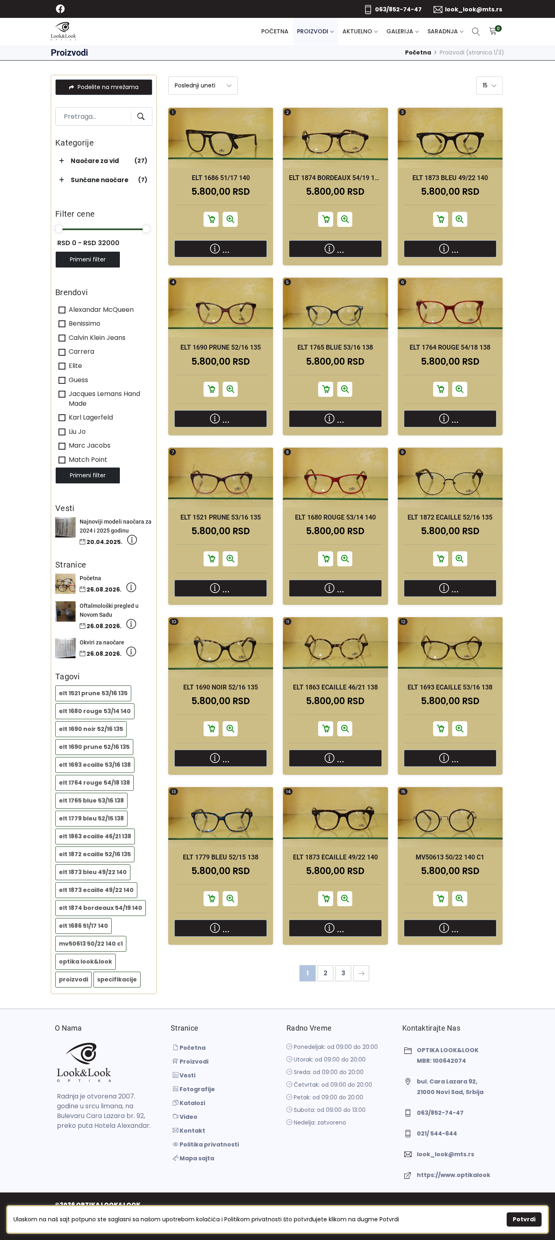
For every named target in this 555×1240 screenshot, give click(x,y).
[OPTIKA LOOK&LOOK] (63, 31)
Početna (274, 31)
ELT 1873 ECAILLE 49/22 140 (335, 857)
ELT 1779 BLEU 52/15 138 (220, 857)
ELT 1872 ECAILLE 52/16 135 (450, 517)
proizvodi (73, 979)
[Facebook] (60, 9)
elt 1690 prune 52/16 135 (94, 747)
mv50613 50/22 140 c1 (91, 944)
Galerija (399, 31)
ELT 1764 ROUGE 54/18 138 (450, 347)
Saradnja (442, 31)
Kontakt (191, 1131)
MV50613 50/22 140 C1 (450, 857)
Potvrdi (524, 1219)
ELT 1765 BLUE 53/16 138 (335, 347)
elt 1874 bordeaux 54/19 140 (100, 908)
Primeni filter (88, 259)
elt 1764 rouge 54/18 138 (94, 783)
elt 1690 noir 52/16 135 (91, 729)
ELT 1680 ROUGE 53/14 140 (335, 517)
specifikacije (117, 979)
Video (187, 1117)
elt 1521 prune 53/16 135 (93, 693)
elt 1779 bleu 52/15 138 (91, 818)
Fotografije (196, 1089)
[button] (62, 161)
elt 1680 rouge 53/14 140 (95, 711)
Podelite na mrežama (107, 87)
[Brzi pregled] (230, 143)
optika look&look (85, 961)
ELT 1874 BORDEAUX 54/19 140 (335, 178)
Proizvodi (312, 31)
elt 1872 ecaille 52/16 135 (95, 854)
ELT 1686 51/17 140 (221, 178)
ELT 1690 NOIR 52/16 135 (220, 687)
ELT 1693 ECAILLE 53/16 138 (450, 687)
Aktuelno (357, 31)
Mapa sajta (196, 1158)
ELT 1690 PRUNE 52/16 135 (220, 347)
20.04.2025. (103, 542)
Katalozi (191, 1103)
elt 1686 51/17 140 (83, 926)
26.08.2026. (103, 589)
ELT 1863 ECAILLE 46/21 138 (335, 687)
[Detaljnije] (132, 541)
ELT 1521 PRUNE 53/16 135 (220, 517)
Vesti (186, 1075)
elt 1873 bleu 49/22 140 (93, 872)
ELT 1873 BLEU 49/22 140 (450, 178)
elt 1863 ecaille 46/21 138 (95, 836)
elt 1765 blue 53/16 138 (91, 800)
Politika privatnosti (208, 1144)
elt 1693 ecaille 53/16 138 (95, 765)
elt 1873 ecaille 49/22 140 (96, 890)
